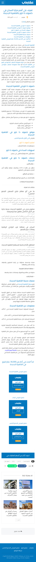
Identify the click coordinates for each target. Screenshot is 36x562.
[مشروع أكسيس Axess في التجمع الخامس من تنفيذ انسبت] (25, 484)
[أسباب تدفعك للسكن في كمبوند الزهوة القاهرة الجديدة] (25, 504)
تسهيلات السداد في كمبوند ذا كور (20, 30)
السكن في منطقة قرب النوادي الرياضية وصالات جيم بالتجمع (18, 228)
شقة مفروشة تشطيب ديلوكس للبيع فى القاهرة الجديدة (18, 65)
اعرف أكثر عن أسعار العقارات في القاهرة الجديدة (18, 456)
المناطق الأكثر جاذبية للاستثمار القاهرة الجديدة (18, 244)
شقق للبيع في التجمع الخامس (11, 548)
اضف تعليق (17, 531)
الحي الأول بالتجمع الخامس (22, 138)
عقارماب (31, 548)
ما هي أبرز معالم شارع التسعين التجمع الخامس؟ (18, 192)
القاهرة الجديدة (26, 461)
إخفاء (23, 21)
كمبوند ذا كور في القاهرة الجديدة (20, 25)
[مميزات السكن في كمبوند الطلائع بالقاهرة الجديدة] (10, 504)
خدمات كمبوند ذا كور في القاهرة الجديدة (18, 32)
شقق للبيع (24, 548)
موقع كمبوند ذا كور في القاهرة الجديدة (19, 28)
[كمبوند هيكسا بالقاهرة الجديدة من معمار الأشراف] (10, 484)
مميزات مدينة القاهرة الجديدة (22, 34)
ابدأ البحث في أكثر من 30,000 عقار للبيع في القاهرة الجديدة (16, 40)
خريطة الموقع (18, 550)
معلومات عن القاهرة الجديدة (22, 36)
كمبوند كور (7, 461)
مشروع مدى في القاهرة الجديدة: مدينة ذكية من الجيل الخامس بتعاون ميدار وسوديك (18, 210)
